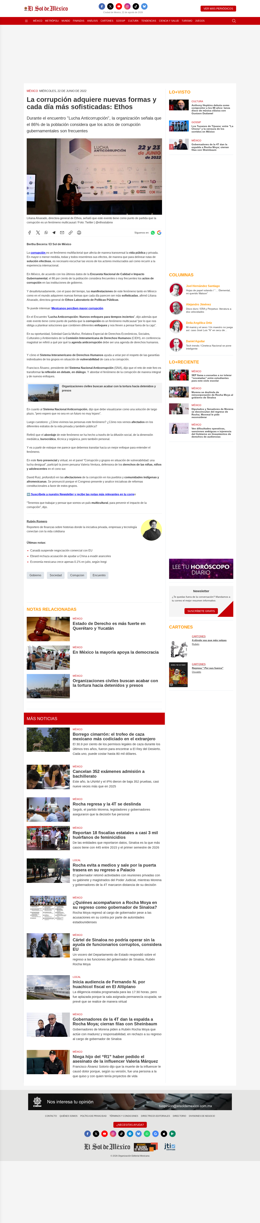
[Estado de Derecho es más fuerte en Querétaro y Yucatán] (48, 629)
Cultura (133, 20)
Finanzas (78, 20)
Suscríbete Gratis (201, 611)
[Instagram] (127, 6)
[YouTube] (119, 6)
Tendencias (148, 20)
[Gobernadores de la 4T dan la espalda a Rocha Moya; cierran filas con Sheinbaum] (48, 1029)
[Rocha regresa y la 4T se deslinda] (48, 809)
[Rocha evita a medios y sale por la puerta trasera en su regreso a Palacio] (48, 875)
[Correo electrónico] (62, 232)
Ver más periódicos (218, 8)
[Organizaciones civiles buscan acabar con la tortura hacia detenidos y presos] (48, 686)
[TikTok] (136, 6)
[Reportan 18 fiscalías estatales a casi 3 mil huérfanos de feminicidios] (48, 840)
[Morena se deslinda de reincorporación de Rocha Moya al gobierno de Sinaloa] (179, 393)
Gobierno (35, 575)
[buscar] (234, 21)
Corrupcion (77, 575)
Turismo (187, 20)
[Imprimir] (79, 232)
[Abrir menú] (26, 20)
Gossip (120, 20)
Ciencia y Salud (169, 20)
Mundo (66, 20)
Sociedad (56, 575)
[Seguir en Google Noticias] (159, 233)
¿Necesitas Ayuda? (130, 1124)
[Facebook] (102, 6)
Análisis (92, 20)
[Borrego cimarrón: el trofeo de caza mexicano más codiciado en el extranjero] (48, 744)
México (37, 20)
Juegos (200, 20)
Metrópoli (52, 20)
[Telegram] (53, 232)
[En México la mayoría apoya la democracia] (48, 658)
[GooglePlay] (172, 1134)
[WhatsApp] (46, 232)
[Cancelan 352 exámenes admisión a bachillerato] (48, 779)
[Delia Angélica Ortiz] (176, 326)
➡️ (28, 494)
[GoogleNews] (155, 1134)
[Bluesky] (144, 6)
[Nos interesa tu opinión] (130, 1102)
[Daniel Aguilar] (176, 345)
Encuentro (99, 575)
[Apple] (164, 1134)
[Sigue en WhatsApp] (153, 233)
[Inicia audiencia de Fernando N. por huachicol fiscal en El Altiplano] (48, 991)
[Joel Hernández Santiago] (176, 289)
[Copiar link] (70, 232)
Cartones (107, 20)
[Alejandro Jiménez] (176, 308)
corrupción (38, 252)
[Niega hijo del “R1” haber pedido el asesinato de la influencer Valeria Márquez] (48, 1066)
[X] (110, 6)
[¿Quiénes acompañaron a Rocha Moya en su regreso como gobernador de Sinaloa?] (48, 912)
